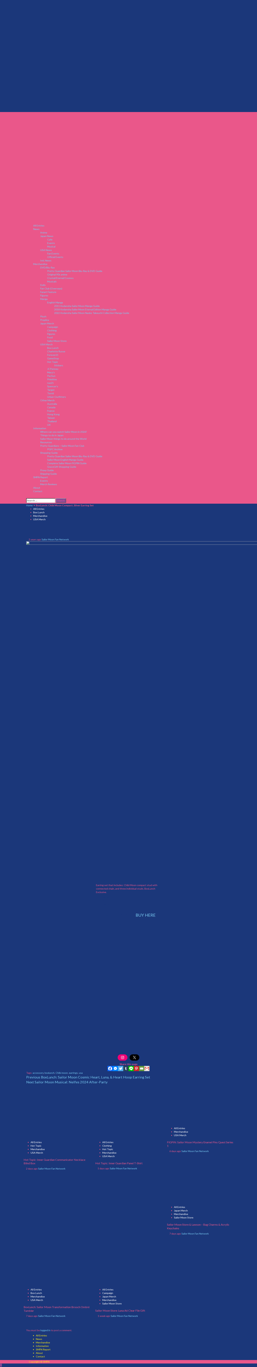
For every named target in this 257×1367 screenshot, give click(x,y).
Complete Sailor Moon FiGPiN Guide (67, 463)
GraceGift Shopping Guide (61, 466)
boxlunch (50, 1072)
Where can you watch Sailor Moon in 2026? (63, 431)
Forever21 (52, 354)
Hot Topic (52, 361)
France (51, 410)
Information (39, 428)
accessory (38, 1072)
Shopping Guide (49, 452)
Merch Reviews (48, 484)
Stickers (58, 365)
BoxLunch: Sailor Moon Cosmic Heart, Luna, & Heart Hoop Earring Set (88, 1077)
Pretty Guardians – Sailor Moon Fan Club (62, 445)
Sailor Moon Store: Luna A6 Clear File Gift (120, 1310)
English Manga (55, 302)
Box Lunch (53, 347)
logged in (45, 1330)
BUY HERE (146, 915)
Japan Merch (47, 323)
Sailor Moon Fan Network (55, 539)
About (36, 487)
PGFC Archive (55, 449)
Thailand (52, 421)
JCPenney (52, 368)
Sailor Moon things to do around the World (63, 438)
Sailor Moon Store (57, 340)
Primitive (52, 379)
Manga (44, 298)
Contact (37, 491)
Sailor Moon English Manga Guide (65, 459)
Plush (43, 316)
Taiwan (51, 417)
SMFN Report (40, 477)
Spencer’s (52, 386)
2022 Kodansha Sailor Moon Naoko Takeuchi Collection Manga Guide (91, 312)
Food (50, 337)
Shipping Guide (48, 473)
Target (51, 389)
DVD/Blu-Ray (47, 267)
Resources (46, 442)
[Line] (131, 1068)
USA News (46, 250)
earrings (73, 1072)
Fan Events (53, 253)
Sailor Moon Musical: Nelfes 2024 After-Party (67, 1082)
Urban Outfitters (56, 396)
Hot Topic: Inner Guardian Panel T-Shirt (118, 1163)
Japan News (46, 236)
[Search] (27, 496)
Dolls (43, 284)
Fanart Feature (48, 291)
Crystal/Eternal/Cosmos (60, 277)
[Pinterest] (136, 1068)
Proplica (44, 319)
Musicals (52, 281)
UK (49, 424)
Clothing (52, 330)
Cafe (49, 239)
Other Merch (47, 400)
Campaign (52, 326)
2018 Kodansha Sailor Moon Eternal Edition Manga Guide (85, 309)
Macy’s (51, 372)
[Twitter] (120, 1068)
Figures (44, 295)
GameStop (53, 358)
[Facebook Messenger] (115, 1068)
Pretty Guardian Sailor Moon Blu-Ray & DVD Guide (74, 270)
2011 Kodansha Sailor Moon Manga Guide (77, 305)
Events (51, 243)
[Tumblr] (125, 1068)
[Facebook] (110, 1068)
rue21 (50, 382)
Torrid (50, 393)
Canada (51, 407)
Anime (43, 232)
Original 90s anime (57, 274)
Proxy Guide (47, 470)
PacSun (51, 375)
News (36, 229)
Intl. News (45, 260)
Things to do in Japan (51, 435)
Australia (52, 403)
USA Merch (46, 344)
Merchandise (40, 263)
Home (29, 505)
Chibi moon (62, 1072)
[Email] (141, 1068)
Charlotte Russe (56, 351)
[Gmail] (146, 1068)
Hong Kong (53, 414)
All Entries (38, 225)
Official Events (55, 257)
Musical (51, 246)
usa (81, 1072)
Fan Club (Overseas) (51, 288)
